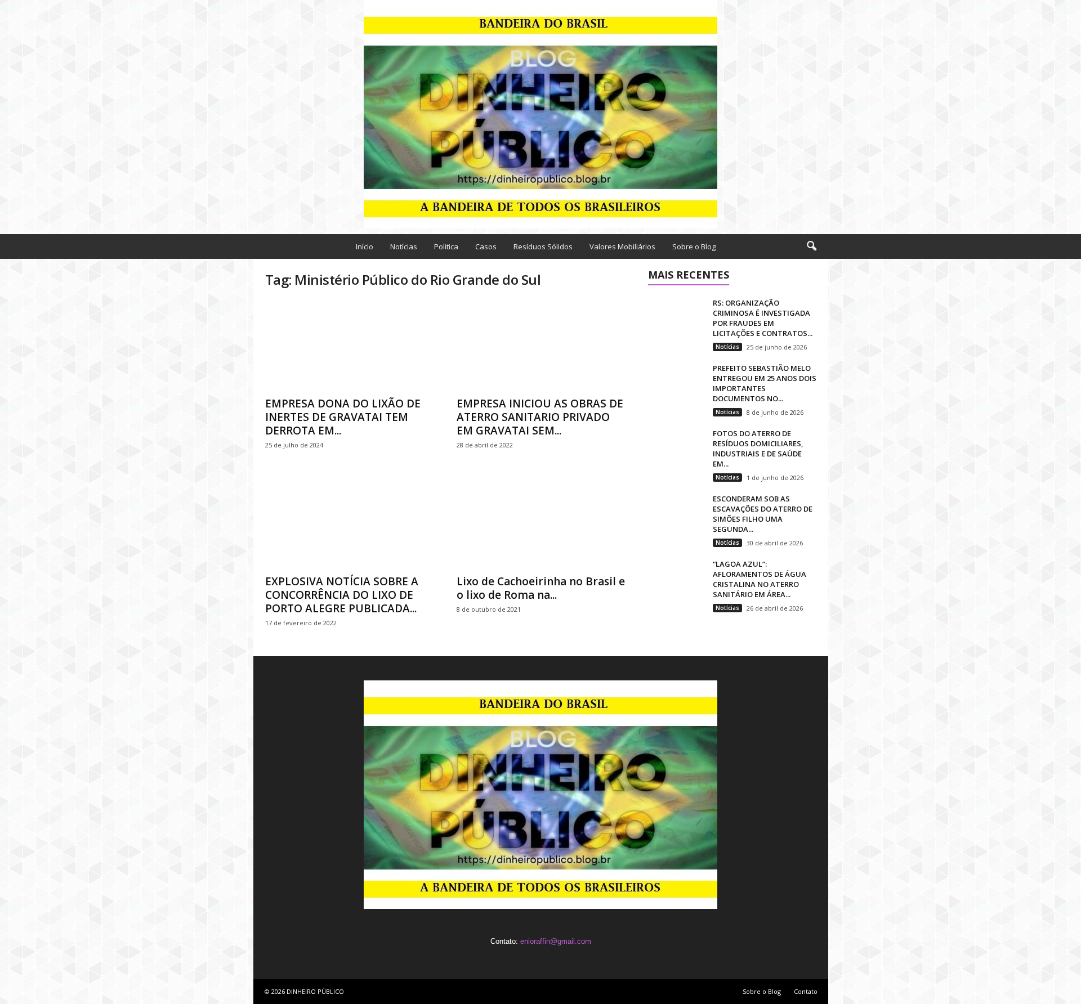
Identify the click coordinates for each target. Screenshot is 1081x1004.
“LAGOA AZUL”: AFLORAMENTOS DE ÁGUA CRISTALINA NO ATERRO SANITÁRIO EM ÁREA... (759, 579)
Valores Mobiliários (622, 246)
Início (364, 246)
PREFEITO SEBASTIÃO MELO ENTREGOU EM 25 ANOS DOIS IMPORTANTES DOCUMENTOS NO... (764, 383)
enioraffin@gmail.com (555, 941)
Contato (806, 991)
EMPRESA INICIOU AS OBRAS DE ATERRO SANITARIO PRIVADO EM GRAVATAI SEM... (540, 417)
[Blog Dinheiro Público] (540, 114)
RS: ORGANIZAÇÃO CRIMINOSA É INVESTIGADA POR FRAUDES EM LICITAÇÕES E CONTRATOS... (762, 318)
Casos (486, 246)
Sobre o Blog (694, 246)
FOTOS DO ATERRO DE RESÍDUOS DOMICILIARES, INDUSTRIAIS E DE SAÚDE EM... (758, 448)
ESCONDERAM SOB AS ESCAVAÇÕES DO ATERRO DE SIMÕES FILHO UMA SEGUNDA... (762, 514)
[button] (811, 246)
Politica (446, 246)
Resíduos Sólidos (543, 246)
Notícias (403, 246)
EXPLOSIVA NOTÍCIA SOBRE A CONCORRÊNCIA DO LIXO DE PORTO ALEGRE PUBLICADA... (341, 595)
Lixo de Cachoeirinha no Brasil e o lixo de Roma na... (541, 588)
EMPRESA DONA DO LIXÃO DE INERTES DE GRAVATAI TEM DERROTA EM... (343, 417)
